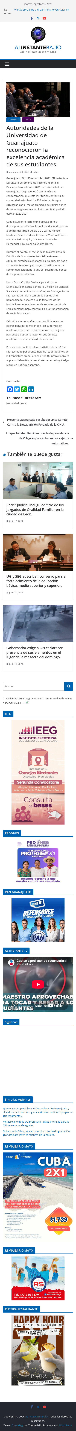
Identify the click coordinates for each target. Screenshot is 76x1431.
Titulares (28, 119)
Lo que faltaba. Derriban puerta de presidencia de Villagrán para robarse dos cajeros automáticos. (37, 438)
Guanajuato (13, 119)
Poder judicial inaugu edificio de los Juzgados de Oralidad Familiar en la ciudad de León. (35, 509)
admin (36, 171)
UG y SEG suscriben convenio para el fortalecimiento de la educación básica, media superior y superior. (36, 581)
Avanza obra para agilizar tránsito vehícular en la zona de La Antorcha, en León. (41, 11)
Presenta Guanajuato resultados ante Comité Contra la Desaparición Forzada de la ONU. (37, 422)
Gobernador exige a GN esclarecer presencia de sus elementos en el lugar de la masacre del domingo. (34, 652)
